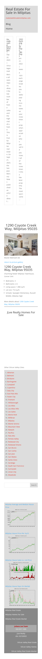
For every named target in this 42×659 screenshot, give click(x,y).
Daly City (10, 391)
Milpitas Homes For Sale (14, 614)
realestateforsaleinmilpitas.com (18, 18)
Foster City (11, 397)
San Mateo (12, 457)
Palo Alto (11, 436)
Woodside (12, 475)
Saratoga (11, 463)
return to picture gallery (13, 262)
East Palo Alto (12, 394)
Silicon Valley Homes (29, 647)
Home (9, 28)
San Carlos (12, 451)
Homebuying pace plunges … (9, 46)
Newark (11, 430)
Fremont (11, 400)
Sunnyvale (12, 469)
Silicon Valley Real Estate (27, 642)
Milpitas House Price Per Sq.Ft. (17, 533)
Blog (8, 24)
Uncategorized (9, 68)
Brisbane (10, 378)
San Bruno (12, 448)
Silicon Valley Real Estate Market (24, 651)
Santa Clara (12, 460)
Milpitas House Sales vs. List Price (18, 560)
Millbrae (11, 418)
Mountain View (14, 427)
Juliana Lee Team (21, 626)
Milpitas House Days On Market (17, 586)
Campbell (11, 385)
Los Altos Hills (13, 409)
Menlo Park (12, 415)
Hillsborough (13, 403)
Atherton (10, 372)
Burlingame (11, 381)
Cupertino (11, 388)
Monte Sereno (13, 424)
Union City (12, 472)
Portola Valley (13, 439)
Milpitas (11, 421)
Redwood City (13, 442)
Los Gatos (12, 412)
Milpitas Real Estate (13, 610)
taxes (21, 69)
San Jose (11, 454)
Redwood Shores (14, 445)
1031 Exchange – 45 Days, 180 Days (21, 47)
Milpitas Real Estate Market (16, 619)
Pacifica (11, 433)
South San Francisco (16, 466)
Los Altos (11, 406)
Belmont (10, 375)
